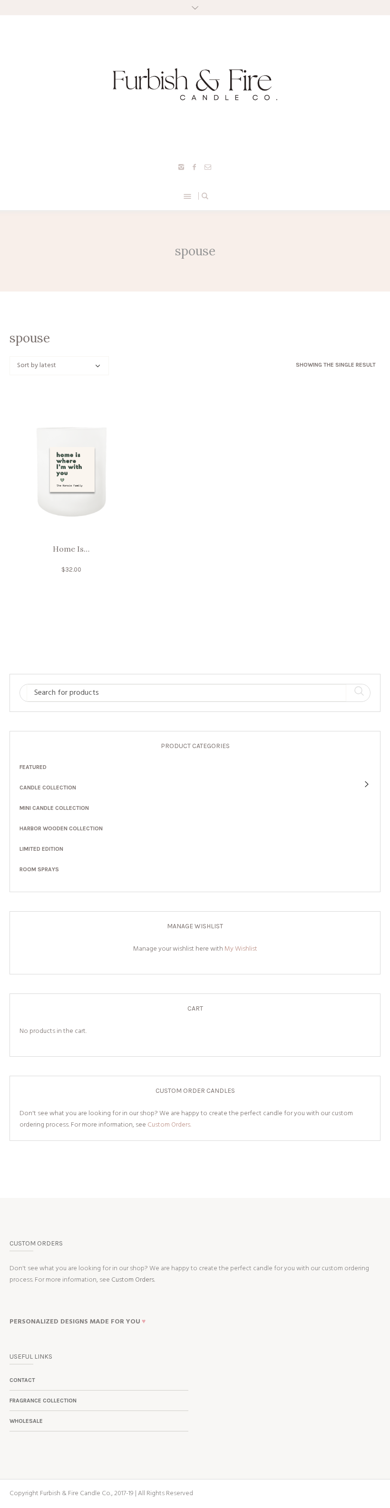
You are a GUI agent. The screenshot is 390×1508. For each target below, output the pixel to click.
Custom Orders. (169, 1124)
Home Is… (71, 549)
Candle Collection (48, 787)
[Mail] (208, 167)
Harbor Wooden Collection (61, 828)
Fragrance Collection (43, 1400)
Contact (22, 1380)
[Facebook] (194, 167)
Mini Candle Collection (54, 808)
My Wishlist (240, 949)
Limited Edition (41, 849)
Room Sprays (39, 869)
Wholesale (26, 1421)
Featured (33, 767)
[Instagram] (181, 167)
